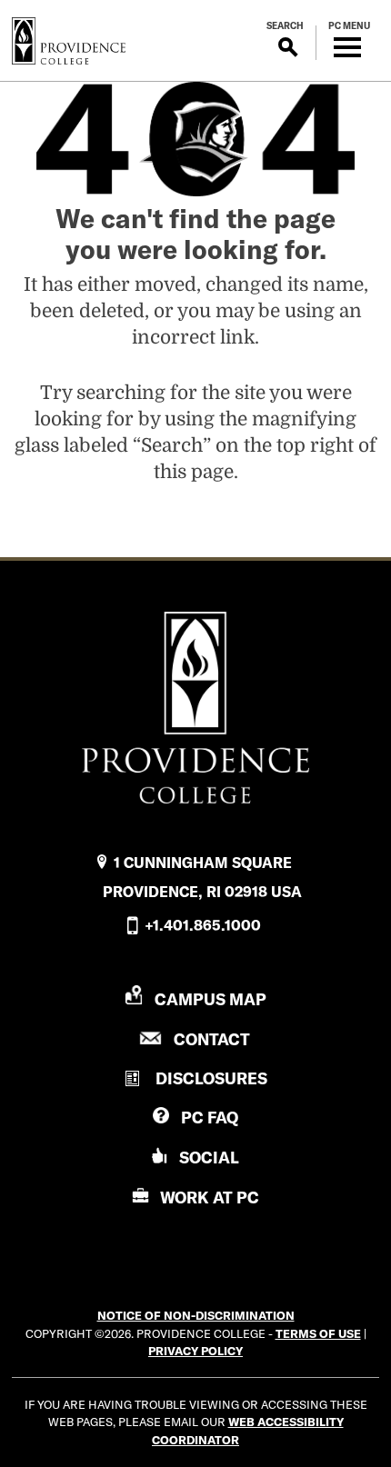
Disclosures (211, 1078)
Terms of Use (318, 1333)
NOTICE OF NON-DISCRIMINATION (196, 1315)
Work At (209, 1197)
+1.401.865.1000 (203, 925)
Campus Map (210, 999)
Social (209, 1157)
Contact (212, 1039)
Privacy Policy (195, 1350)
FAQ (209, 1117)
